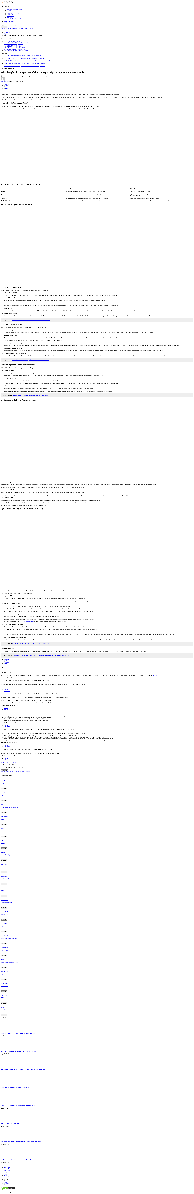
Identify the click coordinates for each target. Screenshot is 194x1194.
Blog (5, 34)
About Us (6, 1172)
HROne (2, 840)
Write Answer (7, 691)
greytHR (3, 780)
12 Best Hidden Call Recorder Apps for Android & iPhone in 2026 (18, 1105)
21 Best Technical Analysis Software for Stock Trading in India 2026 (18, 1051)
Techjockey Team (5, 81)
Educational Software (12, 12)
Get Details (3, 788)
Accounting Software (12, 7)
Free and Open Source (9, 21)
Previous (15, 771)
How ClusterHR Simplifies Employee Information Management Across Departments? (24, 66)
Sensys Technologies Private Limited (9, 938)
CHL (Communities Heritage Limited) (10, 962)
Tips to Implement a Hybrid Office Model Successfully (16, 50)
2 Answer (6, 689)
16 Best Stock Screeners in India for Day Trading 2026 (15, 1087)
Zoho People (4, 864)
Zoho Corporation (5, 866)
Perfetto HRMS (4, 900)
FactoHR (3, 890)
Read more (155, 675)
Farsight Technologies (6, 878)
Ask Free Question (17, 28)
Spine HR (3, 804)
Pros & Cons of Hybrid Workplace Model (13, 44)
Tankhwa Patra (4, 983)
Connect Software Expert (7, 28)
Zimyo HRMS (4, 816)
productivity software (29, 621)
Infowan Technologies (6, 855)
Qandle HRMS (4, 923)
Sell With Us (7, 1168)
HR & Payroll (10, 10)
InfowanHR (3, 852)
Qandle (2, 926)
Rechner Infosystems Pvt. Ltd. (8, 902)
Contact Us (6, 1177)
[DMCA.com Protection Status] (8, 1189)
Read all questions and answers (8, 762)
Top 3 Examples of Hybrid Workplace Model (14, 49)
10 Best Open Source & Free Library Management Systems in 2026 (18, 1033)
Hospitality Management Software (15, 18)
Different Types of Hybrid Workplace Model (14, 47)
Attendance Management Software (47, 655)
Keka (2, 795)
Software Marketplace (27, 28)
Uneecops (3, 843)
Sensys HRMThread (5, 935)
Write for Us (7, 1170)
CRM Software (10, 16)
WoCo (2, 828)
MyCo (2, 959)
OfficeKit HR (4, 995)
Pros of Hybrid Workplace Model (14, 45)
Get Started (4, 27)
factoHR (3, 888)
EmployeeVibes (4, 974)
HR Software (7, 32)
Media (5, 1175)
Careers (5, 1174)
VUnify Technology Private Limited (9, 807)
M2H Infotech (4, 998)
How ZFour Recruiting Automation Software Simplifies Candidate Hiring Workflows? (24, 55)
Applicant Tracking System (64, 655)
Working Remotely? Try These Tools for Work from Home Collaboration (31, 643)
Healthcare (9, 20)
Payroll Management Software (29, 655)
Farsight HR (4, 876)
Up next (19, 773)
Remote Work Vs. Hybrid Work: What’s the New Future (17, 42)
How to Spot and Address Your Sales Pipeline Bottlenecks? (16, 1159)
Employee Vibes (4, 971)
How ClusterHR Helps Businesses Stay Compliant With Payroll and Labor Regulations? (25, 63)
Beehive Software (5, 914)
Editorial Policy (7, 1167)
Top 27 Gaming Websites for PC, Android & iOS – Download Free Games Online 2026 (23, 1069)
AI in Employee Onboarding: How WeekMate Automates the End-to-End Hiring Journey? (25, 58)
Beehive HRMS (4, 912)
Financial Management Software (14, 9)
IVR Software (10, 17)
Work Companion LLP (6, 831)
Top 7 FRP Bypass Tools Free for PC (10, 1123)
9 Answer (6, 758)
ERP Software (10, 14)
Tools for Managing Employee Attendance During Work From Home (30, 395)
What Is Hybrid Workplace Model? (12, 41)
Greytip (2, 783)
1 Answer (6, 708)
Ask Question (4, 770)
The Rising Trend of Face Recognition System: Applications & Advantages (31, 360)
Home (5, 5)
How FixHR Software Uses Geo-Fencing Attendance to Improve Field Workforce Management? (27, 60)
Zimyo (2, 819)
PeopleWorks (4, 1007)
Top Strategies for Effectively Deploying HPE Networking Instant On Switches (21, 1141)
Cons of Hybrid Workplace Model (14, 46)
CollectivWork (4, 947)
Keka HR (3, 792)
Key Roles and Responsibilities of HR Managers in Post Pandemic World (31, 320)
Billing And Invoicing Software (14, 13)
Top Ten (6, 22)
